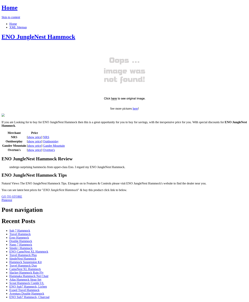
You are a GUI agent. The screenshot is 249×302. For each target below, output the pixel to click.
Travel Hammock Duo (23, 265)
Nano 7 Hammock (20, 244)
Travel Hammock (20, 234)
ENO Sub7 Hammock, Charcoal (29, 297)
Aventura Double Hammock (26, 293)
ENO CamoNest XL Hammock (28, 251)
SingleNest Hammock (22, 258)
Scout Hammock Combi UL (26, 283)
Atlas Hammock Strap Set (25, 279)
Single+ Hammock (20, 248)
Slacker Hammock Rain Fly (26, 272)
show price (34, 137)
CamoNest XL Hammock (25, 269)
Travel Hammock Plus (23, 255)
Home (10, 7)
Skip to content (11, 17)
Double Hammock (20, 241)
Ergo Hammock (19, 237)
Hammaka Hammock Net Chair (28, 276)
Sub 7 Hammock (19, 230)
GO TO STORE (12, 196)
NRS (46, 137)
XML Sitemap (18, 27)
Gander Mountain (54, 145)
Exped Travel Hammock (24, 290)
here (135, 108)
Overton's (49, 150)
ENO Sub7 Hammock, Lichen (28, 286)
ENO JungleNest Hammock (38, 36)
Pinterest (7, 200)
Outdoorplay (51, 141)
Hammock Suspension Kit (25, 262)
